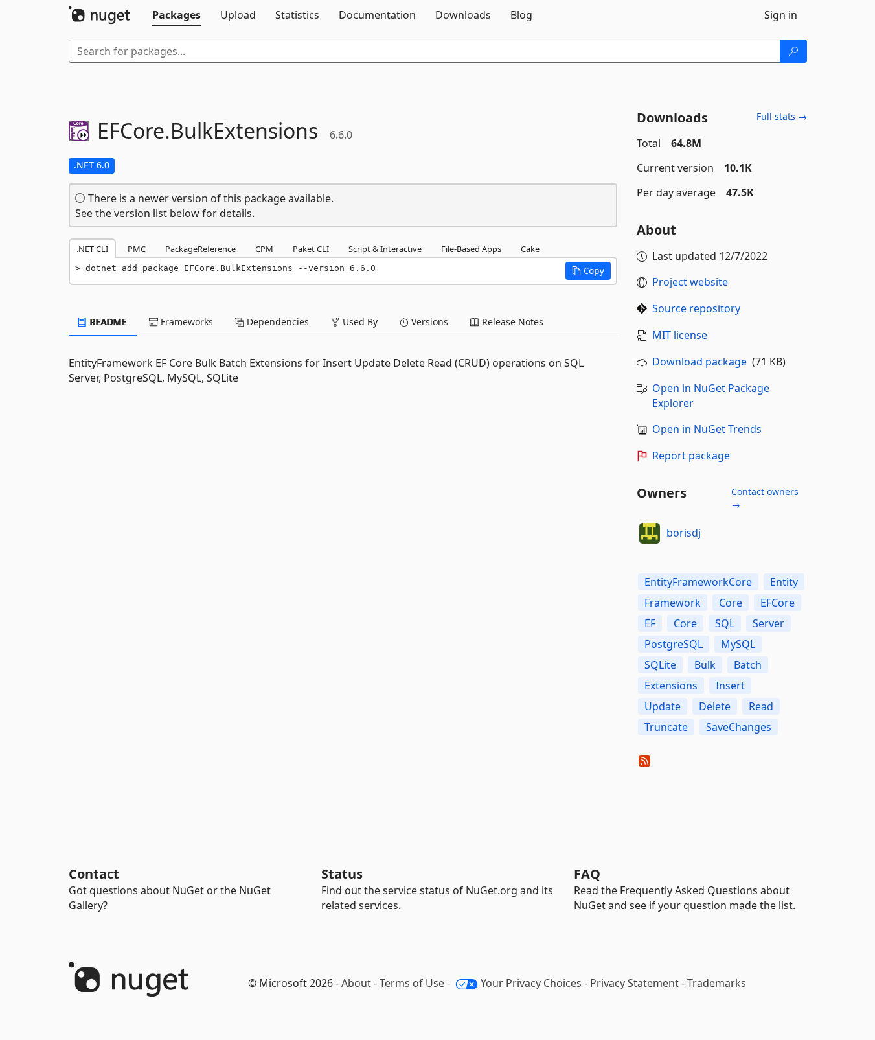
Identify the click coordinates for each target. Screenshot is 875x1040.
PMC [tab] (137, 249)
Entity (784, 582)
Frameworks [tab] (185, 322)
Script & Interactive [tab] (385, 249)
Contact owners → (765, 498)
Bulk (705, 665)
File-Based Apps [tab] (471, 249)
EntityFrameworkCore (698, 582)
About (356, 983)
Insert (730, 685)
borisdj (683, 533)
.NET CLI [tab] (92, 249)
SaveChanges (738, 727)
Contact (94, 874)
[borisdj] (649, 533)
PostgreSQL (673, 644)
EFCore (777, 602)
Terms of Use (412, 983)
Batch (748, 665)
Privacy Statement (634, 983)
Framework (672, 602)
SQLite (660, 665)
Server (768, 623)
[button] (588, 271)
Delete (715, 706)
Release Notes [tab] (511, 322)
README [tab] (107, 322)
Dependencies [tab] (276, 322)
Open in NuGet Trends (707, 429)
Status (342, 874)
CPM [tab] (264, 249)
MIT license (679, 335)
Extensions (671, 685)
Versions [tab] (428, 322)
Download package (699, 361)
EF (649, 623)
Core (730, 602)
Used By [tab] (359, 322)
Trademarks (716, 983)
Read (761, 706)
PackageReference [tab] (200, 249)
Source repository (696, 308)
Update (662, 706)
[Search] (793, 51)
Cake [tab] (530, 249)
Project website (690, 282)
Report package (691, 455)
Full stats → (781, 116)
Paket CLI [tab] (311, 249)
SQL (724, 623)
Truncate (666, 727)
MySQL (738, 644)
